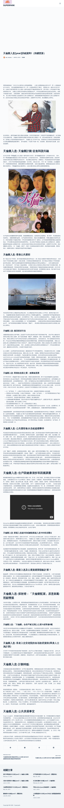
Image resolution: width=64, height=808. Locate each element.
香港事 (23, 57)
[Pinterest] (39, 748)
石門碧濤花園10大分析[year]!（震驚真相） (45, 774)
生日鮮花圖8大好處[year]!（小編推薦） (44, 780)
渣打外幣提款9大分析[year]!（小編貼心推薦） (16, 774)
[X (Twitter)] (25, 748)
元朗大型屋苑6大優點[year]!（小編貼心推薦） (16, 780)
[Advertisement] (32, 27)
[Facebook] (10, 748)
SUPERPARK (9, 5)
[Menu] (60, 3)
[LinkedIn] (53, 748)
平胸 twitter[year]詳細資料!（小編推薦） (45, 787)
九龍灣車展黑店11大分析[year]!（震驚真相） (16, 787)
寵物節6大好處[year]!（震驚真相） (13, 793)
